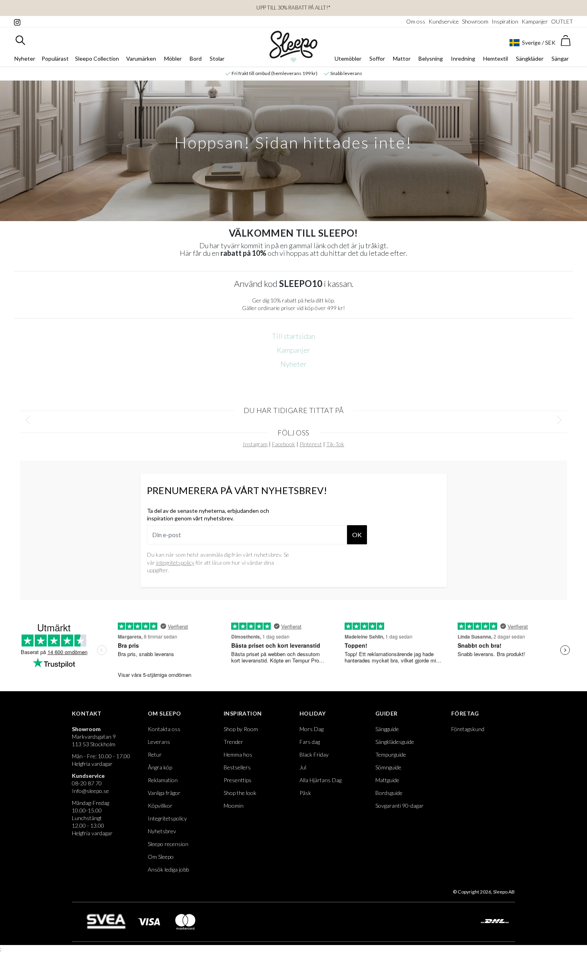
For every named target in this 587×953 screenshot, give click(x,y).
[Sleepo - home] (293, 47)
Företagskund (467, 729)
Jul (302, 767)
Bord (196, 58)
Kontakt (87, 713)
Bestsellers (237, 767)
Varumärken (141, 58)
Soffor (377, 58)
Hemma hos (238, 754)
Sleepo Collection (97, 58)
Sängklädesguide (394, 741)
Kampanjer (535, 21)
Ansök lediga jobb (168, 869)
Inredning (463, 58)
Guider (386, 713)
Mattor (402, 58)
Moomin (234, 805)
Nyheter (24, 58)
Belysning (430, 58)
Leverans (159, 741)
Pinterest (310, 444)
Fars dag (309, 741)
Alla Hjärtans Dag (320, 780)
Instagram (255, 444)
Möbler (173, 58)
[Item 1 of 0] (293, 420)
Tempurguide (390, 754)
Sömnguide (388, 767)
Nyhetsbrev (162, 831)
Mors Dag (311, 729)
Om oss (415, 21)
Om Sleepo (164, 713)
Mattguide (387, 780)
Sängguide (387, 729)
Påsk (305, 792)
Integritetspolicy (167, 818)
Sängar (560, 58)
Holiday (312, 713)
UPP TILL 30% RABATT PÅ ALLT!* (293, 7)
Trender (233, 741)
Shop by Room (241, 729)
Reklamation (163, 780)
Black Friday (314, 754)
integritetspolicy (175, 562)
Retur (155, 754)
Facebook (283, 444)
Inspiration (505, 21)
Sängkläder (529, 58)
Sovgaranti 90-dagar (399, 805)
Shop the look (240, 792)
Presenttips (238, 780)
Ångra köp (160, 767)
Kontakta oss (164, 729)
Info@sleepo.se (90, 790)
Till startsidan (293, 336)
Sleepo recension (168, 843)
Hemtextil (495, 58)
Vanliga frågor (164, 792)
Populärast (55, 58)
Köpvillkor (160, 805)
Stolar (217, 58)
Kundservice (443, 21)
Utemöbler (348, 58)
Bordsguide (389, 792)
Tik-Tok (335, 444)
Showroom (475, 21)
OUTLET (562, 21)
